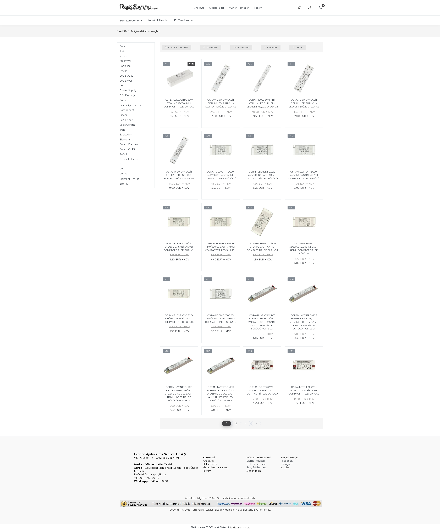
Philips (123, 56)
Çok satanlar (271, 47)
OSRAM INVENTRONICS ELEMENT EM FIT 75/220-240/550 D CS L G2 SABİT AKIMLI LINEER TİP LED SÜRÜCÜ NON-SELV (262, 322)
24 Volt (124, 154)
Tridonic (124, 51)
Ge (121, 164)
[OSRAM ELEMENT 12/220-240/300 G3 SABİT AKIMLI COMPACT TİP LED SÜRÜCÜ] (262, 151)
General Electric (129, 159)
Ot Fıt (123, 173)
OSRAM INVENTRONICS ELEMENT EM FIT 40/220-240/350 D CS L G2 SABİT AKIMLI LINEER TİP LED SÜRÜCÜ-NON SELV (220, 394)
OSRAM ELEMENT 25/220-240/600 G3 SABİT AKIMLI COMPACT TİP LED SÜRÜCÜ (220, 247)
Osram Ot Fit (127, 149)
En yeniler (297, 47)
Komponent (127, 110)
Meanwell (125, 60)
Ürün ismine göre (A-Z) (176, 47)
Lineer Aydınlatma (130, 105)
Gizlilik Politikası (255, 460)
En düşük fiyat (211, 47)
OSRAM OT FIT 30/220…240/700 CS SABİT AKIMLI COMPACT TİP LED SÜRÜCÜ (304, 390)
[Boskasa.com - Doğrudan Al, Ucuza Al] (138, 11)
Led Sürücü (126, 75)
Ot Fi (122, 168)
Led (122, 85)
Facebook (287, 460)
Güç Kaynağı (127, 95)
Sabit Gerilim (127, 124)
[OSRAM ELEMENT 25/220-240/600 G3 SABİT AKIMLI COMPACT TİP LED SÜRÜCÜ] (220, 222)
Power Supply (128, 90)
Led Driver (126, 80)
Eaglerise (125, 65)
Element (125, 139)
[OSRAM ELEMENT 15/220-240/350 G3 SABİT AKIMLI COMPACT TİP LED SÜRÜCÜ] (304, 151)
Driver (123, 70)
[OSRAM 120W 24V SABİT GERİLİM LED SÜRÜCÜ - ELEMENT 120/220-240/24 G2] (220, 79)
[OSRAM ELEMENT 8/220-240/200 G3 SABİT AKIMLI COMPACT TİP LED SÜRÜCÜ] (220, 294)
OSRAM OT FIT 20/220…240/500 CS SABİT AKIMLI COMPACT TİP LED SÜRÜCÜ (262, 390)
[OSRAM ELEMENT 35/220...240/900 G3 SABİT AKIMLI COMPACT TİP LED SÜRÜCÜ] (304, 222)
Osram (124, 46)
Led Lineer (126, 120)
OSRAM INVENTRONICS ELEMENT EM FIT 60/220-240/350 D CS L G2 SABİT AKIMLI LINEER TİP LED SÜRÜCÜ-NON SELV (179, 394)
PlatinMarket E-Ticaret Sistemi (209, 527)
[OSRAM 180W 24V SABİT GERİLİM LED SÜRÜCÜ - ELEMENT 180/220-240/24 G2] (262, 79)
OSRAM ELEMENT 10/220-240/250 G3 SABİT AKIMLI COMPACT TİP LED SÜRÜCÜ (220, 175)
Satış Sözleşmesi (256, 467)
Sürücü (124, 100)
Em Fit (124, 183)
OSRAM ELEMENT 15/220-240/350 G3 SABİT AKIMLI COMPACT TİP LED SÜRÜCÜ (304, 175)
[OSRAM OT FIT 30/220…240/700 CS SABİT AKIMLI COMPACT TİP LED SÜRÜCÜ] (304, 366)
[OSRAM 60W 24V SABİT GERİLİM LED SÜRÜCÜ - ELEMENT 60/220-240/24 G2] (179, 151)
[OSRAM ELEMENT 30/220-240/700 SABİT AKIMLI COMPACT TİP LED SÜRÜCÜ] (262, 222)
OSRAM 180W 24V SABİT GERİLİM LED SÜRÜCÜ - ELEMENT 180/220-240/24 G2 (262, 103)
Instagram (287, 464)
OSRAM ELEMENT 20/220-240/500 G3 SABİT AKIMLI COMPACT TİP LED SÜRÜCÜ (179, 247)
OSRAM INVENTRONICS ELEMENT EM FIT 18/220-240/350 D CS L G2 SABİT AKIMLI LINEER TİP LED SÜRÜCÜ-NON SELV (304, 322)
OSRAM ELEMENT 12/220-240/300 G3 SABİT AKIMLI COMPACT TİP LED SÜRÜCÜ (262, 175)
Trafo (122, 129)
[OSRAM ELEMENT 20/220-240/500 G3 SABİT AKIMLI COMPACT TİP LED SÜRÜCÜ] (179, 222)
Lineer (123, 115)
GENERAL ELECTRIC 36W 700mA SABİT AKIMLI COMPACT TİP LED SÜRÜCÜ (179, 103)
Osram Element (129, 144)
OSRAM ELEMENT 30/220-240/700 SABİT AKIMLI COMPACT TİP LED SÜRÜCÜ (262, 247)
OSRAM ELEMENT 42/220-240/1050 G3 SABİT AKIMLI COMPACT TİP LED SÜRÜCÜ (179, 318)
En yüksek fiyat (241, 47)
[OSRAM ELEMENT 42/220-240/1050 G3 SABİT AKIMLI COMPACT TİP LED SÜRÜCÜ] (179, 294)
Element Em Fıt (129, 178)
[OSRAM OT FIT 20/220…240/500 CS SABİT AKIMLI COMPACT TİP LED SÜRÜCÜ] (262, 366)
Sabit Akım (126, 134)
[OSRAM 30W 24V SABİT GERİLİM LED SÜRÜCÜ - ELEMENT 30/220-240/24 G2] (304, 79)
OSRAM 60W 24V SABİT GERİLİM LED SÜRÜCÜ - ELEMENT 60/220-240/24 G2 (179, 175)
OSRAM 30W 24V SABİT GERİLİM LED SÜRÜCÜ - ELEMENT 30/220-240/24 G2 (304, 103)
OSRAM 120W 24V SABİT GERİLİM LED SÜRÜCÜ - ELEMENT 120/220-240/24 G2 (220, 103)
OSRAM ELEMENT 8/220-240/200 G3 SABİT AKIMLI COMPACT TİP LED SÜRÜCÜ (220, 318)
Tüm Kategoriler (130, 20)
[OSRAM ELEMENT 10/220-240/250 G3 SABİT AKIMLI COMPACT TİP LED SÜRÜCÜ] (220, 151)
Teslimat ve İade (256, 464)
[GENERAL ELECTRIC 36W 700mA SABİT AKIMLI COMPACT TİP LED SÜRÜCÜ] (179, 79)
